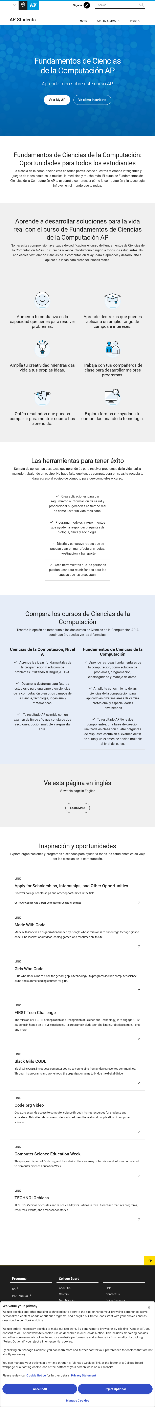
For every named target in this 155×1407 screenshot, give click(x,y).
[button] (135, 17)
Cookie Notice (36, 1375)
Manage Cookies (77, 1400)
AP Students (23, 19)
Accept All (40, 1389)
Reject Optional (115, 1389)
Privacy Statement (83, 1375)
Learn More (77, 808)
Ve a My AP (57, 100)
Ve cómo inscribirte (92, 100)
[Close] (149, 1307)
